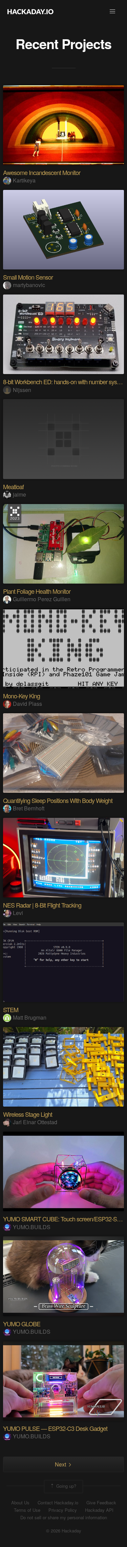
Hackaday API (99, 1510)
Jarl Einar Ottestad (35, 1122)
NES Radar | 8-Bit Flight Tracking (42, 904)
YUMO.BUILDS (31, 1227)
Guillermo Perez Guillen (41, 599)
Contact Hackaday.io (58, 1503)
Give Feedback (101, 1503)
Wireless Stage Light (27, 1114)
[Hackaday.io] (30, 11)
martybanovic (29, 285)
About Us (20, 1503)
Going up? (65, 1486)
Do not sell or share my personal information (63, 1518)
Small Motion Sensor (28, 277)
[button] (112, 11)
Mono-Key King (21, 695)
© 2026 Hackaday (63, 1531)
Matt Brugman (29, 1017)
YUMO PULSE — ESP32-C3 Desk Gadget (55, 1428)
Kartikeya (24, 180)
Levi (18, 913)
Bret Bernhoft (28, 808)
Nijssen (22, 390)
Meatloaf (13, 486)
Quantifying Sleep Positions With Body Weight (57, 800)
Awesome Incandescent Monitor (41, 172)
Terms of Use (27, 1510)
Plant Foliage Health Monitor (36, 591)
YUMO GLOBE (21, 1323)
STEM (10, 1009)
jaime (19, 494)
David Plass (27, 703)
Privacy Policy (62, 1510)
